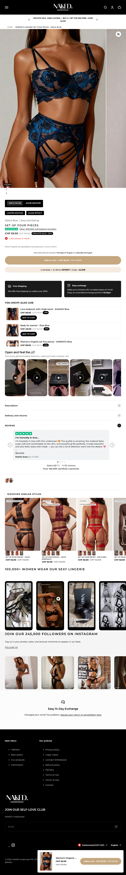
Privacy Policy (52, 749)
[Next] (97, 19)
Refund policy (52, 765)
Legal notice (51, 754)
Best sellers (17, 754)
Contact (49, 785)
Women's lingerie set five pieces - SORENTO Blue (46, 341)
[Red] (17, 553)
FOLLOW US (11, 647)
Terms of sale (52, 780)
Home (10, 27)
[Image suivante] (63, 194)
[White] (22, 553)
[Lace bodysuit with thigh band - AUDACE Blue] (12, 314)
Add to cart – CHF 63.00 (101, 861)
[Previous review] (10, 445)
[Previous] (29, 19)
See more (19, 453)
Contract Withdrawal (56, 760)
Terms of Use (52, 775)
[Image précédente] (63, 190)
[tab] (57, 461)
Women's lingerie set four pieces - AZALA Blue (66, 858)
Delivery (49, 770)
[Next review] (112, 445)
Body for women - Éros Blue (34, 325)
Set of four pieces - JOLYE (18, 557)
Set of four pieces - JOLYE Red (92, 557)
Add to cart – (63, 260)
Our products (18, 760)
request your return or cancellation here (80, 715)
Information (17, 765)
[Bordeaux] (12, 553)
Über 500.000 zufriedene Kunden (38, 229)
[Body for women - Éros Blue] (12, 330)
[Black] (8, 553)
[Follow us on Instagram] (13, 845)
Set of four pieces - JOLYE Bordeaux (54, 558)
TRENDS (15, 749)
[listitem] (15, 377)
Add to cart (28, 318)
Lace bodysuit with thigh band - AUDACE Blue (44, 309)
